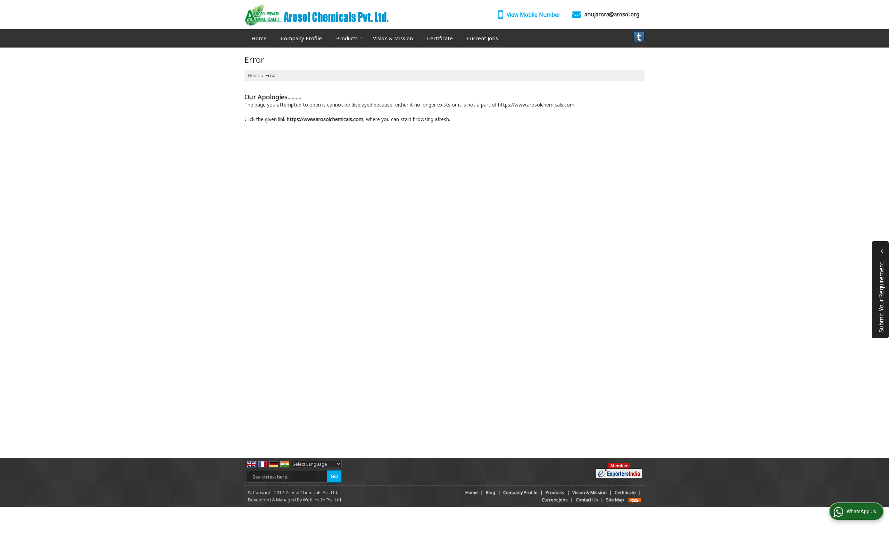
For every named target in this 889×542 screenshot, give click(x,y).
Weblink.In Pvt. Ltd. (322, 500)
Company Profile (301, 38)
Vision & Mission (393, 38)
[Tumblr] (639, 36)
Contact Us (587, 500)
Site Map (615, 500)
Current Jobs (482, 38)
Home (259, 38)
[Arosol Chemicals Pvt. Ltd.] (316, 14)
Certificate (440, 38)
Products (347, 38)
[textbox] (288, 477)
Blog (490, 493)
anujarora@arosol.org (611, 14)
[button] (533, 14)
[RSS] (635, 500)
